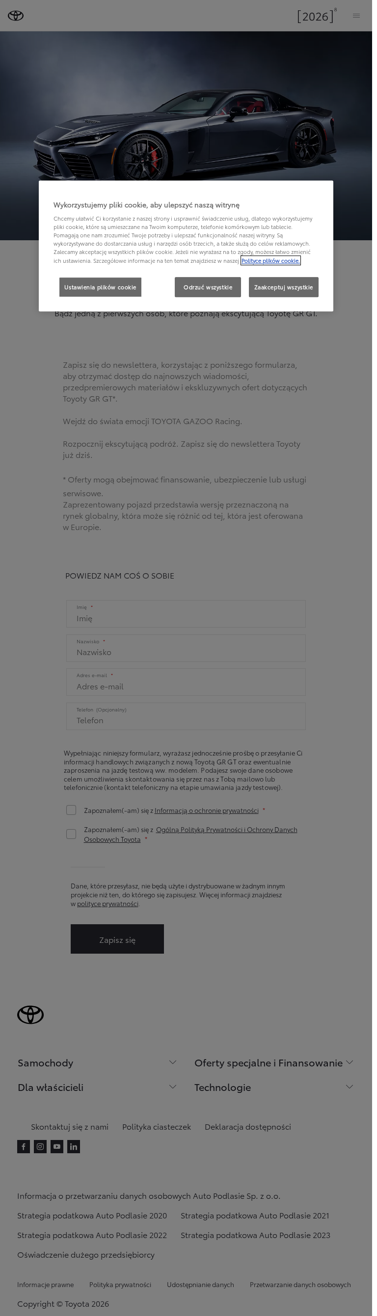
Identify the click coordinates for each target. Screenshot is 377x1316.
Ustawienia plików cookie (100, 287)
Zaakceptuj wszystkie (283, 287)
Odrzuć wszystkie (208, 287)
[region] (186, 246)
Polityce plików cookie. (271, 260)
